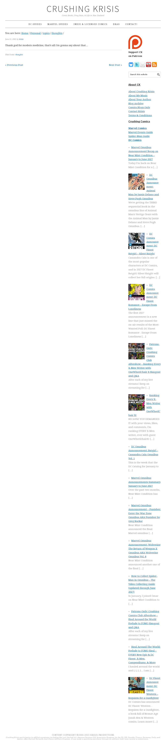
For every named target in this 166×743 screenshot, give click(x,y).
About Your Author (139, 99)
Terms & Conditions (140, 115)
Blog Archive (135, 103)
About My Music (138, 95)
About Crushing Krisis (141, 91)
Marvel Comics (137, 128)
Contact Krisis (136, 111)
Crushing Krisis (83, 8)
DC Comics (135, 140)
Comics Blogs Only (139, 107)
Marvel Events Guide (140, 132)
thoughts (19, 55)
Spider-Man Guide (139, 136)
